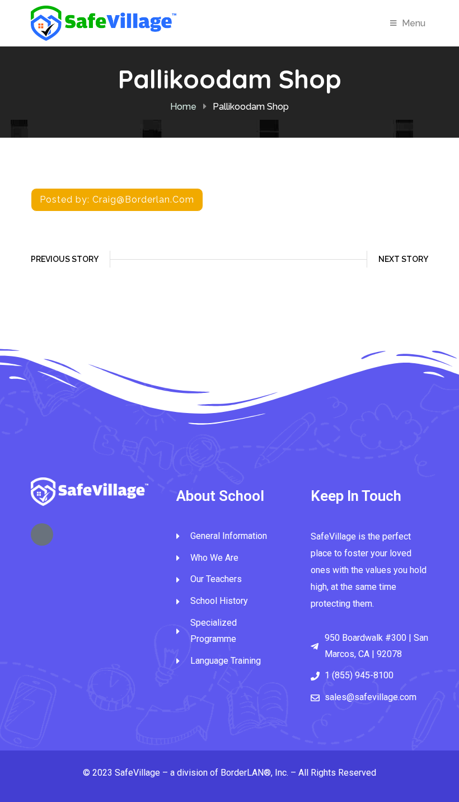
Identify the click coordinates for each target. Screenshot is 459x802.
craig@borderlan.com (143, 199)
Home (183, 106)
